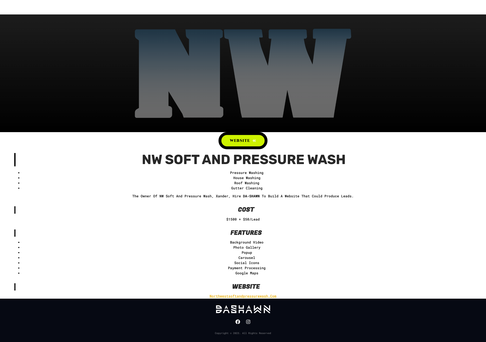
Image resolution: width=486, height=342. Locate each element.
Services (216, 7)
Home (144, 7)
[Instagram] (248, 321)
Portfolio (242, 7)
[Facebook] (238, 321)
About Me (166, 7)
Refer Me (191, 7)
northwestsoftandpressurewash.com (243, 296)
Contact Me (271, 7)
